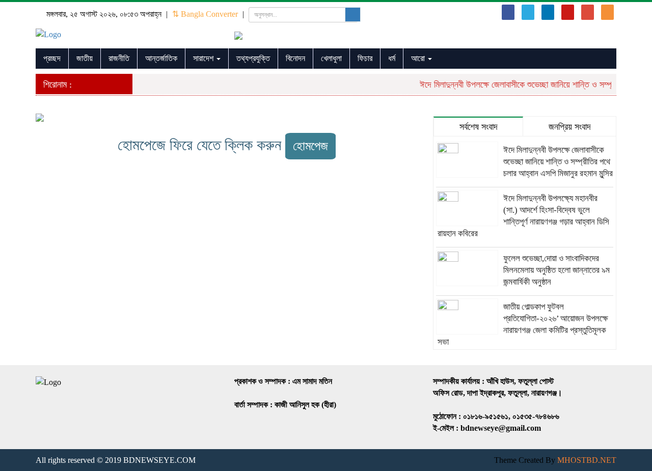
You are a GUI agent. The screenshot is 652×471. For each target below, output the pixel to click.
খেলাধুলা (331, 58)
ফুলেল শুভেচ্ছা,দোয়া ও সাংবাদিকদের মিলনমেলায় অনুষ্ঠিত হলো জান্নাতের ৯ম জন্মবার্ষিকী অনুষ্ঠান (556, 270)
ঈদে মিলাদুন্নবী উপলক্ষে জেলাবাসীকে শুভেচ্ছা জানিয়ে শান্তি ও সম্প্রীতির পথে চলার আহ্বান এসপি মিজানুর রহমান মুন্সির (558, 161)
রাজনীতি (118, 58)
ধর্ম (391, 58)
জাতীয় (84, 58)
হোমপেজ (310, 146)
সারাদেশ (204, 58)
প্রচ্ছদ (52, 58)
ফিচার (365, 58)
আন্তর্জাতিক (161, 58)
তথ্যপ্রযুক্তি (253, 58)
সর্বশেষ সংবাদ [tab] (478, 127)
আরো (419, 58)
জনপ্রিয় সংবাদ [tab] (570, 127)
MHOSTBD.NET (586, 460)
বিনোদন (295, 58)
